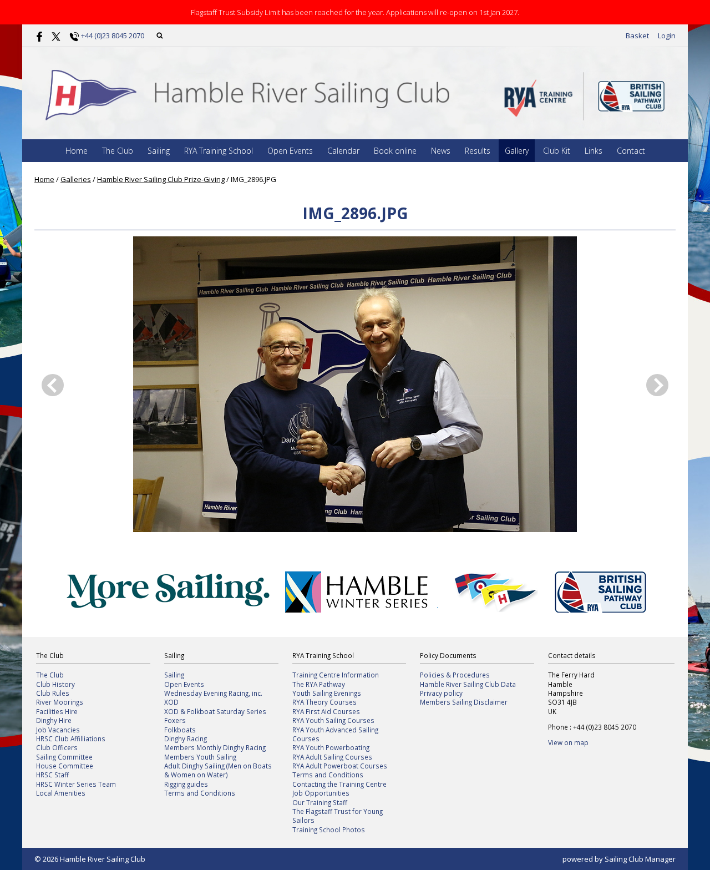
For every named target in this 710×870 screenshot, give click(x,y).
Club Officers (57, 747)
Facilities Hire (57, 711)
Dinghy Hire (54, 720)
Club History (55, 684)
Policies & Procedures (455, 674)
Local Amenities (60, 792)
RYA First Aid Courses (326, 711)
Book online (395, 150)
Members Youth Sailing (200, 756)
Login (667, 36)
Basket (637, 36)
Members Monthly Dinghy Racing (215, 747)
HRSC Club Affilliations (70, 738)
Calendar (343, 150)
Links (593, 150)
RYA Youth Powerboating (330, 747)
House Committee (64, 765)
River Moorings (59, 701)
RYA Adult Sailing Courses (332, 756)
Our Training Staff (319, 802)
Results (477, 150)
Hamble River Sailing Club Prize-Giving (161, 179)
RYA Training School (218, 150)
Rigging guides (186, 784)
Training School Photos (328, 829)
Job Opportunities (320, 792)
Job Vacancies (58, 729)
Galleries (75, 179)
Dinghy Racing (185, 738)
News (440, 150)
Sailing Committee (64, 756)
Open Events (290, 150)
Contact (631, 150)
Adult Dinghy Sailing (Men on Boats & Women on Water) (218, 770)
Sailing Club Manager (640, 859)
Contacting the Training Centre (339, 784)
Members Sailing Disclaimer (464, 701)
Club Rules (52, 693)
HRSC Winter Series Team (76, 784)
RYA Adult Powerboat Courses (339, 765)
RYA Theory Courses (324, 701)
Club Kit (556, 150)
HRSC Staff (52, 774)
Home (76, 150)
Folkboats (180, 729)
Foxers (175, 720)
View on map (568, 742)
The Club (117, 150)
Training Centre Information (335, 674)
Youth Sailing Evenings (326, 693)
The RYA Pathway (318, 684)
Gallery (517, 150)
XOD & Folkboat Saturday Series (215, 711)
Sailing (159, 150)
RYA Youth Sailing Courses (333, 720)
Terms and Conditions (199, 792)
